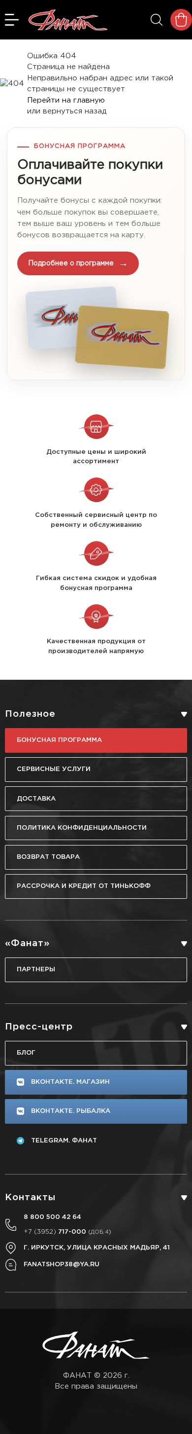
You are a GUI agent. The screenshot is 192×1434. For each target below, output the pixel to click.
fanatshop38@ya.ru (61, 1264)
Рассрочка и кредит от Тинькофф (84, 886)
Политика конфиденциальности (82, 828)
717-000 (67, 1232)
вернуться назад (75, 111)
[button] (96, 254)
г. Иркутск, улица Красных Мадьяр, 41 (97, 1247)
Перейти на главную (66, 100)
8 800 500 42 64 (52, 1217)
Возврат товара (48, 857)
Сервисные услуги (54, 769)
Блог (26, 1053)
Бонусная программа (59, 740)
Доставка (36, 799)
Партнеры (36, 969)
